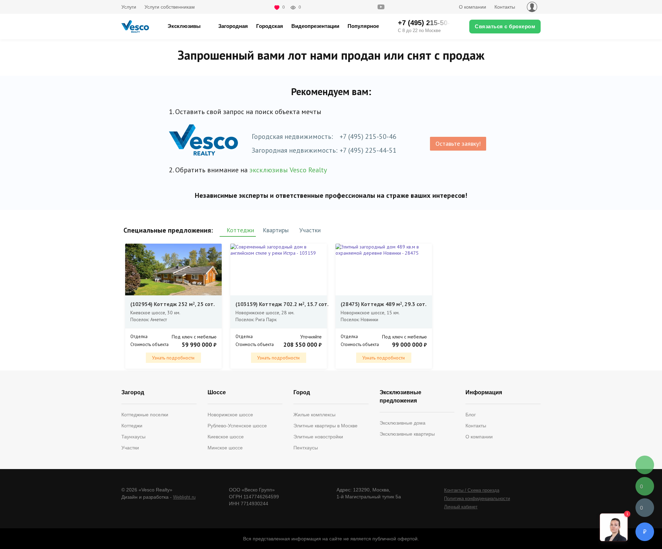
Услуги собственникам (169, 7)
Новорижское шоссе (230, 414)
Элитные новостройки (318, 436)
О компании (472, 7)
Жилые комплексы (314, 414)
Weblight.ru (184, 497)
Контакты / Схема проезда (471, 490)
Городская (269, 26)
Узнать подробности (173, 358)
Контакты (504, 7)
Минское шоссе (225, 447)
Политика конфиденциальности (477, 498)
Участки (130, 447)
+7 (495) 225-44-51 (368, 150)
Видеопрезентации (315, 26)
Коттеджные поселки (144, 414)
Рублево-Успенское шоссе (237, 425)
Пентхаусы (305, 447)
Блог (470, 414)
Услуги (128, 7)
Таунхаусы (133, 436)
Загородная (233, 26)
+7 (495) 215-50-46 (368, 136)
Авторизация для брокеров (532, 7)
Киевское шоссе (226, 436)
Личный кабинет (461, 506)
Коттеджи (131, 425)
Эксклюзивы (184, 26)
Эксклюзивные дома (402, 423)
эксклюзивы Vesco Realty (288, 169)
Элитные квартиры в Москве (325, 425)
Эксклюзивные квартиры (407, 434)
